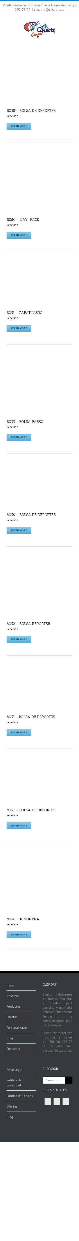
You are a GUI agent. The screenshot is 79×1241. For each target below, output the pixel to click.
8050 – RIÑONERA (23, 918)
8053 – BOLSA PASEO (25, 421)
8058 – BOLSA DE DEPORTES (31, 110)
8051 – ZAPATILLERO (25, 312)
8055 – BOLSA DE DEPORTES (31, 716)
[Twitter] (57, 1101)
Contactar (13, 1049)
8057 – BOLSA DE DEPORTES (31, 810)
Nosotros (13, 996)
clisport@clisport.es (49, 9)
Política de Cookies (20, 1096)
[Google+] (66, 1101)
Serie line (12, 116)
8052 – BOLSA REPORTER (28, 623)
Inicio (10, 985)
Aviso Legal (14, 1070)
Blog (10, 1038)
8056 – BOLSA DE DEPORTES (31, 514)
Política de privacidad (14, 1082)
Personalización (18, 1027)
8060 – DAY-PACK (23, 219)
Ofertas (12, 1017)
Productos (14, 1006)
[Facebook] (48, 1101)
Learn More (19, 126)
